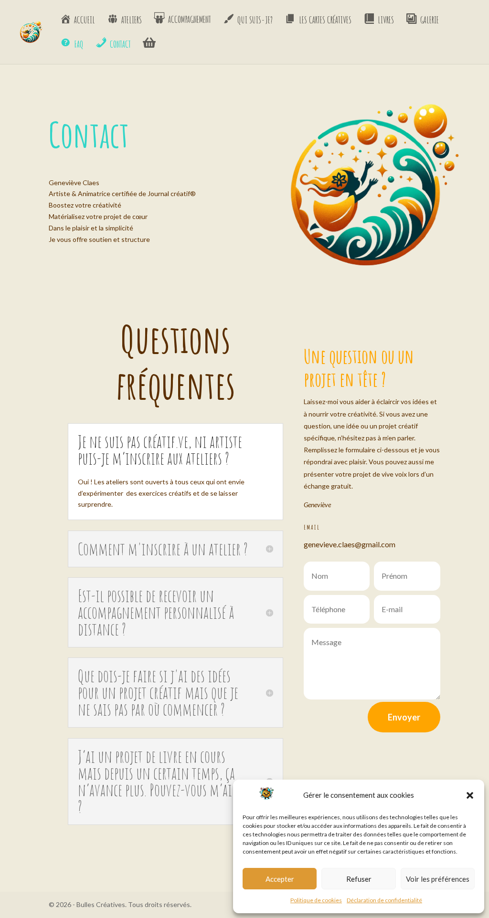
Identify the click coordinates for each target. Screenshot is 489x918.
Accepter (280, 879)
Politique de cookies (316, 900)
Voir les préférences (437, 879)
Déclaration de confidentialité (384, 900)
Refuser (359, 879)
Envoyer (404, 717)
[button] (470, 795)
